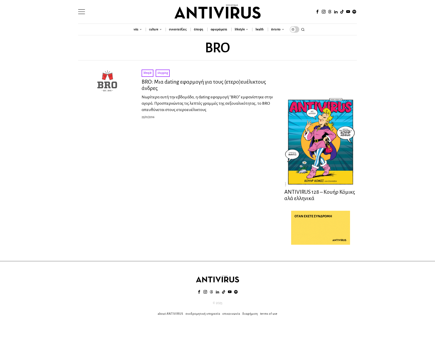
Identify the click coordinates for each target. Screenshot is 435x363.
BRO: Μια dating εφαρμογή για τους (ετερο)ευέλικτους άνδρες (204, 85)
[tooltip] (317, 12)
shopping (162, 73)
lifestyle (147, 73)
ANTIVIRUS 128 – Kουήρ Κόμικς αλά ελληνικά (319, 195)
